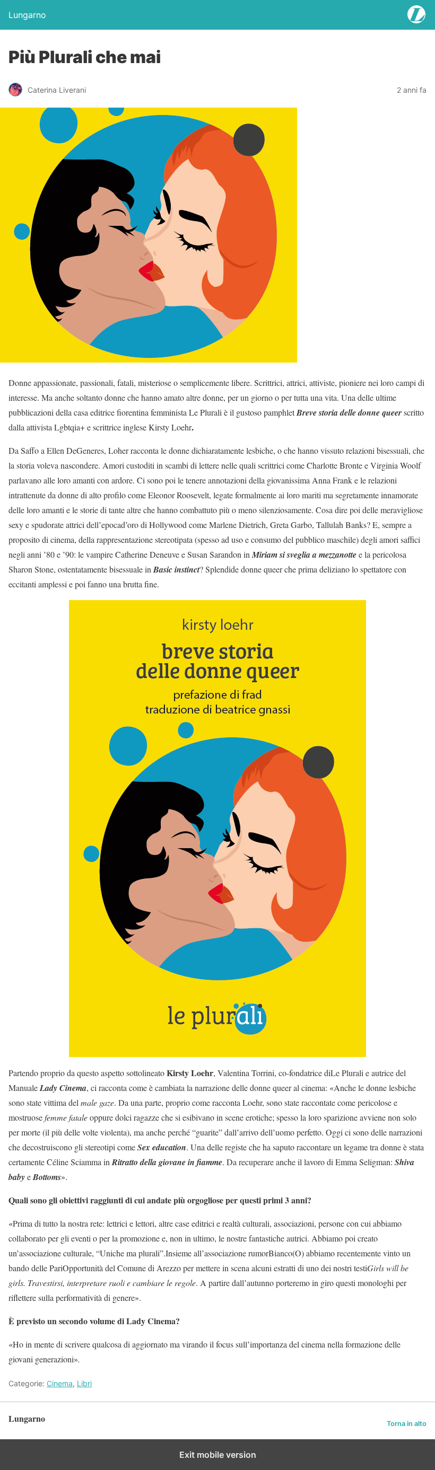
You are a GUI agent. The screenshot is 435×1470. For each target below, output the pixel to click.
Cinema (60, 1383)
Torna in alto (407, 1424)
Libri (84, 1383)
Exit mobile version (217, 1454)
